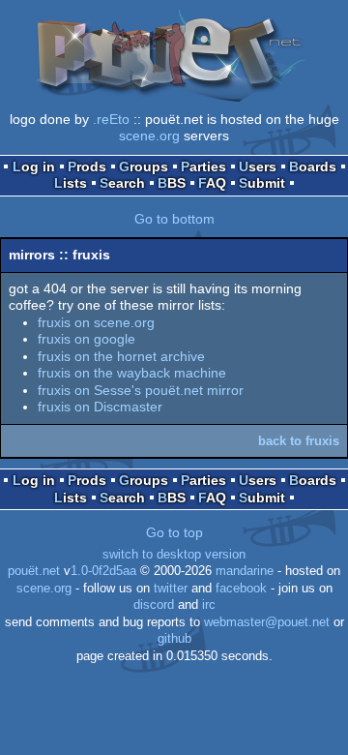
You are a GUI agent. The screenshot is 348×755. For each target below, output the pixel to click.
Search (122, 183)
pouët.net (34, 571)
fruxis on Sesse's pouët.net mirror (141, 390)
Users (257, 166)
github (174, 639)
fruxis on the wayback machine (132, 372)
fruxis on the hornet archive (121, 356)
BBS (172, 183)
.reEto (111, 119)
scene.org (149, 135)
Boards (312, 166)
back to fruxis (298, 441)
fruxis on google (86, 339)
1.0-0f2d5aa (103, 571)
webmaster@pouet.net (267, 622)
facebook (241, 588)
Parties (203, 166)
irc (209, 605)
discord (153, 605)
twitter (171, 588)
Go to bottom (174, 218)
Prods (87, 166)
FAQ (212, 183)
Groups (143, 166)
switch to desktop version (174, 554)
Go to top (174, 532)
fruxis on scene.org (96, 322)
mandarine (245, 571)
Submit (262, 183)
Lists (70, 183)
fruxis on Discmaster (100, 406)
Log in (34, 166)
